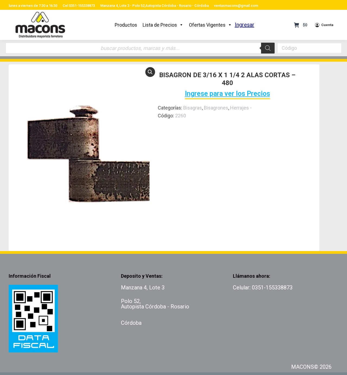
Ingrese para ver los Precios (227, 94)
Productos (126, 25)
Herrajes (239, 108)
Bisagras (192, 108)
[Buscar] (268, 48)
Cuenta (327, 25)
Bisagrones (216, 108)
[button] (150, 72)
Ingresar (244, 24)
